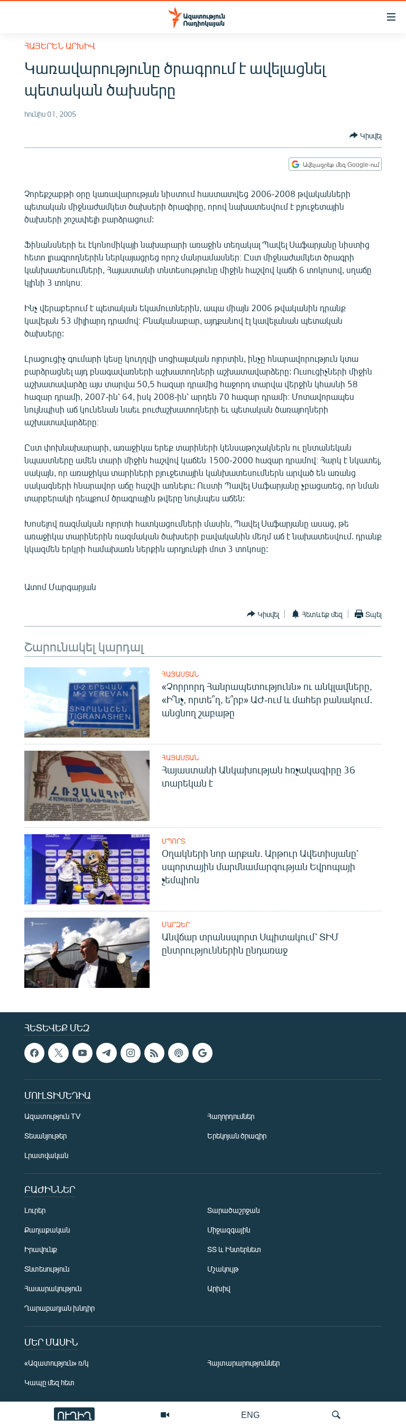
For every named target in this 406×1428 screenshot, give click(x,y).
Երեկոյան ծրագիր (236, 1136)
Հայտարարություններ (243, 1363)
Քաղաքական (47, 1230)
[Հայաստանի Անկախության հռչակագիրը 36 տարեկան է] (87, 786)
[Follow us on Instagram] (131, 1053)
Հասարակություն (52, 1288)
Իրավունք (40, 1249)
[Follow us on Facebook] (34, 1053)
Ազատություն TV (52, 1116)
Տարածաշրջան (233, 1210)
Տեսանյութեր (45, 1136)
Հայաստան (180, 674)
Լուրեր (34, 1210)
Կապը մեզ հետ (49, 1382)
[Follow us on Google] (202, 1053)
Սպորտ (173, 841)
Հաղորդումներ (230, 1116)
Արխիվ (218, 1288)
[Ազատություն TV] (165, 1415)
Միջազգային (228, 1230)
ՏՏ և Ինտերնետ (234, 1249)
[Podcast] (178, 1053)
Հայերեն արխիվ (59, 46)
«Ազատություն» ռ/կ (56, 1363)
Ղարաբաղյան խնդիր (59, 1308)
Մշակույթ (222, 1269)
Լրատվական (46, 1155)
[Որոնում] (336, 1415)
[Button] (365, 135)
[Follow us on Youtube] (82, 1053)
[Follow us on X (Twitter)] (58, 1053)
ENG (250, 1415)
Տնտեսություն (46, 1269)
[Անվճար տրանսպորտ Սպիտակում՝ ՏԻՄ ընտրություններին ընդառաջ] (87, 953)
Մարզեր (176, 924)
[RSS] (154, 1053)
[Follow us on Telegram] (106, 1053)
